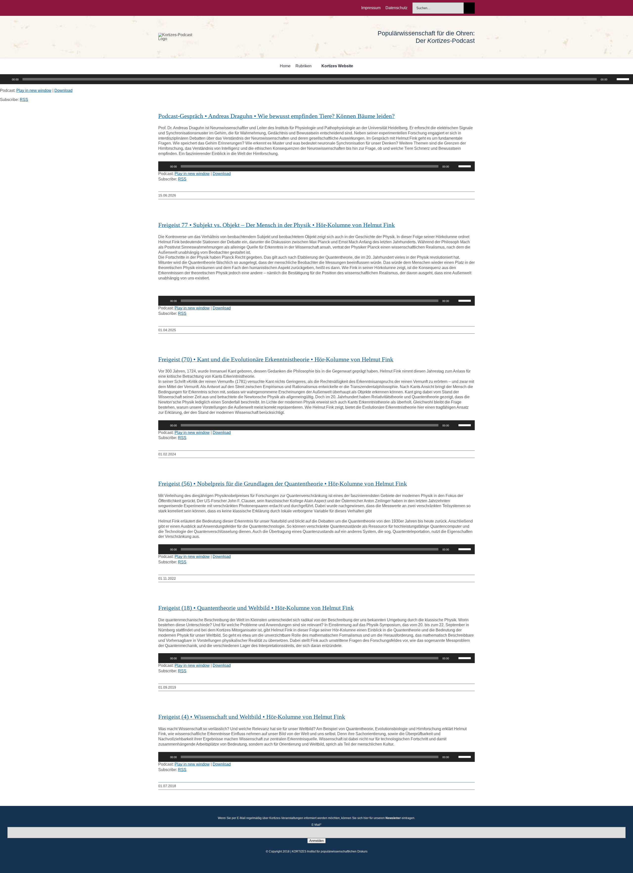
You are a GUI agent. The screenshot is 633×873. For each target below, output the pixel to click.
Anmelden (316, 841)
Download (63, 90)
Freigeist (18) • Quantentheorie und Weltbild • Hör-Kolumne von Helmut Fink (256, 607)
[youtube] (183, 8)
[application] (316, 79)
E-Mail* (316, 824)
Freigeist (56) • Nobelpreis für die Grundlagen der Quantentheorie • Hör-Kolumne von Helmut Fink (282, 483)
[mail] (191, 8)
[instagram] (175, 8)
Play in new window (33, 90)
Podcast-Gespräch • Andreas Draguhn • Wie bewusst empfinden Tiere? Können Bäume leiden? (276, 116)
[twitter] (167, 8)
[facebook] (159, 8)
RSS (24, 100)
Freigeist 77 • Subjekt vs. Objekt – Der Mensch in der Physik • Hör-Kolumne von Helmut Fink (276, 225)
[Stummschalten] (612, 79)
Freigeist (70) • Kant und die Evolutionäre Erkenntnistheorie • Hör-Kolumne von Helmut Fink (275, 359)
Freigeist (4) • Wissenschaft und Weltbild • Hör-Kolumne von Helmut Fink (251, 716)
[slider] (624, 78)
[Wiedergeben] (6, 79)
